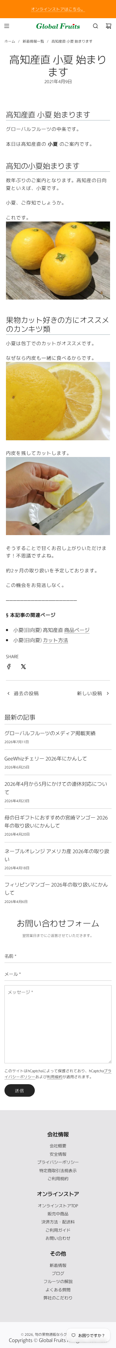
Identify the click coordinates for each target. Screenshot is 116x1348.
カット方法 (55, 640)
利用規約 (54, 1076)
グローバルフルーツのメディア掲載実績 (49, 733)
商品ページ (77, 629)
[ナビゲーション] (6, 25)
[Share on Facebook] (8, 667)
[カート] (108, 25)
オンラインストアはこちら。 (58, 9)
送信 (19, 1090)
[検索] (95, 25)
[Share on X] (23, 667)
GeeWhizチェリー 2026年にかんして (45, 758)
